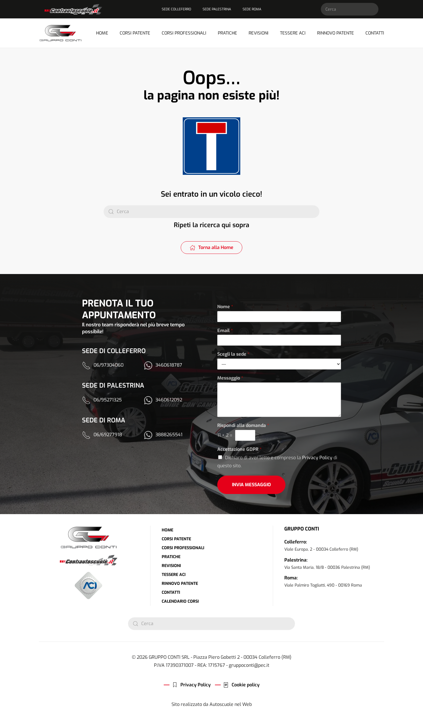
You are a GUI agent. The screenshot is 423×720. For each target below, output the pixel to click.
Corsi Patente (176, 539)
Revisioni (258, 33)
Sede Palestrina (217, 9)
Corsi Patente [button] (135, 33)
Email (225, 331)
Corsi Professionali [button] (184, 33)
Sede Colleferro (176, 9)
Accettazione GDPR (239, 449)
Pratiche (227, 33)
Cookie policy (246, 685)
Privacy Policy (317, 458)
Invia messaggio (251, 485)
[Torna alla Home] (60, 33)
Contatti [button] (374, 33)
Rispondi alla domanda (243, 425)
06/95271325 (108, 400)
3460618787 (168, 365)
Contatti (171, 592)
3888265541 (168, 435)
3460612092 (168, 400)
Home (102, 33)
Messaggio (230, 378)
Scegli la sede (233, 354)
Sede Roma (252, 9)
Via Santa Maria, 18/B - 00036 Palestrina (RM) (327, 567)
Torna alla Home (215, 247)
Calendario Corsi (180, 601)
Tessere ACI (293, 33)
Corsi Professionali (183, 548)
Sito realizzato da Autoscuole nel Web (212, 704)
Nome (225, 307)
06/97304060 (108, 365)
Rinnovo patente (335, 33)
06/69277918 (108, 435)
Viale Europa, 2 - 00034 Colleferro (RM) (321, 549)
